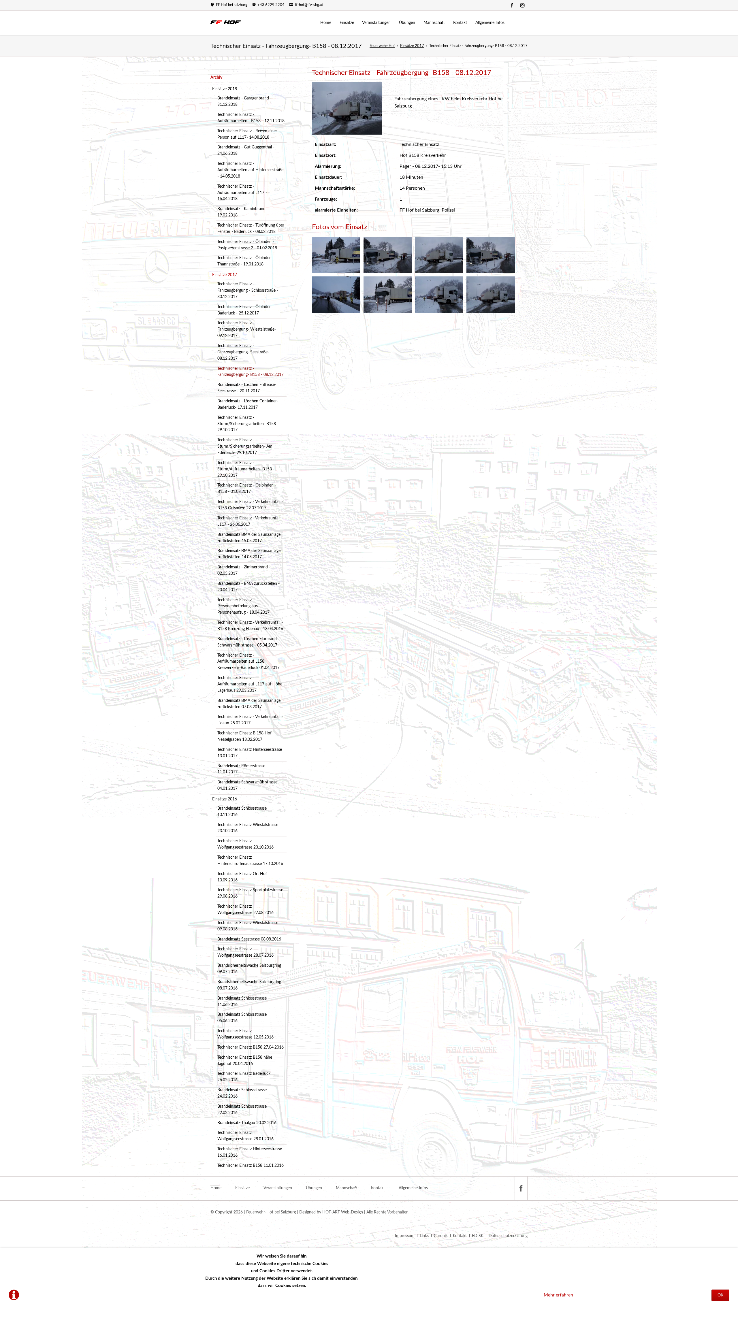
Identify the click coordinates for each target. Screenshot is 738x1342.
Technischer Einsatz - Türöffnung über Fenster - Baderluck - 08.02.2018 (250, 228)
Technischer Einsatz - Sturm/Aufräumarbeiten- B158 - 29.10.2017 (245, 469)
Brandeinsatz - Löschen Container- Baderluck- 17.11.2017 (247, 404)
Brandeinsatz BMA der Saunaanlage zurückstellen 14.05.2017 (248, 554)
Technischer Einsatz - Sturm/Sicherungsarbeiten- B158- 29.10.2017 (247, 424)
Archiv (216, 78)
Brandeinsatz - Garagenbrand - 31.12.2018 (244, 101)
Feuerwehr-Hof (382, 46)
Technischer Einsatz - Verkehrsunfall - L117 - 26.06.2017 (250, 521)
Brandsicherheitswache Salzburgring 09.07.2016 (249, 969)
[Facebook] (512, 5)
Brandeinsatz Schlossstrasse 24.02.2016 (242, 1093)
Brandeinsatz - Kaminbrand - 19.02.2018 (242, 212)
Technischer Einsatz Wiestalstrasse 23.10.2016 (247, 828)
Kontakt (378, 1188)
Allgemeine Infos (413, 1188)
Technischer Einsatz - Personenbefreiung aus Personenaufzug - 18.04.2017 (243, 606)
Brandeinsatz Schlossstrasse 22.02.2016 (242, 1109)
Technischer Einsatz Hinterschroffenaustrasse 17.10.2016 (250, 860)
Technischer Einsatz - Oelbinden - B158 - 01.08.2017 (246, 488)
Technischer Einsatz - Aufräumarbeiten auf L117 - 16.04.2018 (242, 192)
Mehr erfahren (558, 1295)
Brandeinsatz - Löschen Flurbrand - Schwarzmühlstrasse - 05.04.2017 (248, 642)
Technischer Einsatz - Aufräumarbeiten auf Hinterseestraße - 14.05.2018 (250, 170)
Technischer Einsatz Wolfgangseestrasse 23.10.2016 (245, 844)
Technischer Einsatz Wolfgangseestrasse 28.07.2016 (245, 952)
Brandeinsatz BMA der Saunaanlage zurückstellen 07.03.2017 (248, 704)
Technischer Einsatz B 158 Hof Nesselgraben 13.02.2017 (244, 736)
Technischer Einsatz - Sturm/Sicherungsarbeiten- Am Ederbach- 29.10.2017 (244, 446)
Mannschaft (346, 1188)
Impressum (405, 1236)
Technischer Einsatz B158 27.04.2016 (250, 1047)
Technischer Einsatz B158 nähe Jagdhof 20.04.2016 (244, 1060)
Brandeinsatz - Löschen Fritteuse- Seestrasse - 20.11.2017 (246, 388)
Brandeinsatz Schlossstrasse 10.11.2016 (242, 811)
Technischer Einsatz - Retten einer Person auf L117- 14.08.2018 (247, 134)
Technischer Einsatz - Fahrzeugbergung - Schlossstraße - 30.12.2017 (247, 290)
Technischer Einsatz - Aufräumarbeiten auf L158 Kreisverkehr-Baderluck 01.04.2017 (248, 661)
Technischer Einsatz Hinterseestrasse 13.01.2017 (249, 753)
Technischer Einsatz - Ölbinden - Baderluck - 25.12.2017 (245, 310)
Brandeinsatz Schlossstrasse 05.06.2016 (242, 1018)
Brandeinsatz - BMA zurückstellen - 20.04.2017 (248, 587)
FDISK (477, 1236)
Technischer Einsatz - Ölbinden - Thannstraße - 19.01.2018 (245, 261)
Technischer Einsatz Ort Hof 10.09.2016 (242, 877)
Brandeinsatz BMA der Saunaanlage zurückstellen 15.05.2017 (248, 538)
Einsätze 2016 (224, 799)
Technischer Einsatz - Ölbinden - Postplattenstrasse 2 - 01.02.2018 (247, 245)
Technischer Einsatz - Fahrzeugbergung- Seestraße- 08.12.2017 (243, 352)
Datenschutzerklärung (508, 1236)
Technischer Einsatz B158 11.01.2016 (250, 1166)
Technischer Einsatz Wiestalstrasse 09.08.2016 (247, 926)
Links (424, 1236)
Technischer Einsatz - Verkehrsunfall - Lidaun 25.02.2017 (250, 720)
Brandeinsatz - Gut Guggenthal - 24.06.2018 (245, 150)
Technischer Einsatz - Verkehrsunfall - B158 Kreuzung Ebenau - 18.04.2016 (250, 626)
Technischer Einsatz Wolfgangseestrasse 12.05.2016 (245, 1034)
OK (720, 1295)
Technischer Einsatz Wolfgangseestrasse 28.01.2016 (245, 1136)
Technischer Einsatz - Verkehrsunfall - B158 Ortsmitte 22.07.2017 (250, 505)
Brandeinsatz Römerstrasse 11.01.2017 (241, 769)
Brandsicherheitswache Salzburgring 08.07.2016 (249, 985)
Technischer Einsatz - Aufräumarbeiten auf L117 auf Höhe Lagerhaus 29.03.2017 (249, 684)
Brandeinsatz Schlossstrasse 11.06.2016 (242, 1001)
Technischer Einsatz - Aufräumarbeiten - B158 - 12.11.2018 (251, 118)
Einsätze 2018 (224, 89)
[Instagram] (522, 5)
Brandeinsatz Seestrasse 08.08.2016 (249, 939)
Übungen (314, 1188)
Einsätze (242, 1188)
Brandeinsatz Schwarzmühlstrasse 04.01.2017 (247, 785)
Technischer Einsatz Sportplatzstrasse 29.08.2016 (250, 893)
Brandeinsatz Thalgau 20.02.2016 (246, 1123)
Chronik (441, 1236)
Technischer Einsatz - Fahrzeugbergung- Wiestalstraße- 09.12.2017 (246, 329)
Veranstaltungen (277, 1188)
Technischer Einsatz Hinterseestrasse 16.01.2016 (249, 1152)
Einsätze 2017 (412, 46)
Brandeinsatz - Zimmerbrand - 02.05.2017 (243, 570)
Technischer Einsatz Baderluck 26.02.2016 (243, 1077)
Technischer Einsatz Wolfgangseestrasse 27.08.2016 (245, 909)
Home (215, 1188)
